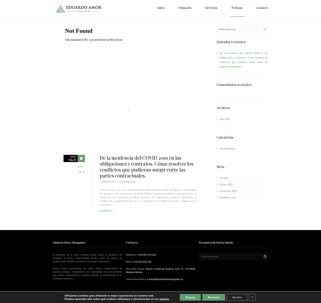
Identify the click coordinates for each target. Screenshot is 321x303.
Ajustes (237, 297)
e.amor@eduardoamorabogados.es (165, 279)
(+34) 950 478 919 (146, 255)
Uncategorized (127, 181)
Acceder (223, 178)
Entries (226, 184)
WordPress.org (227, 197)
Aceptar (190, 297)
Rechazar (214, 297)
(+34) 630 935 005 (142, 262)
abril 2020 (224, 119)
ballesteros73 (109, 181)
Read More (106, 210)
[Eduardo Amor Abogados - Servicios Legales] (79, 8)
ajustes (164, 298)
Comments (228, 191)
